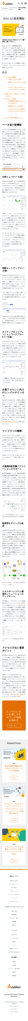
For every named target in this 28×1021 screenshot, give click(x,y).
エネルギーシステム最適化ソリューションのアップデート (17, 111)
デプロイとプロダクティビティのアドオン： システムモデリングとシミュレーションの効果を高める (14, 809)
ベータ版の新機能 (10, 77)
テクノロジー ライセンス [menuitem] (14, 894)
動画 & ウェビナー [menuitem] (14, 948)
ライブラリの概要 (10, 99)
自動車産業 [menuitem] (14, 914)
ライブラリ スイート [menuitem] (14, 884)
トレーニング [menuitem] (14, 898)
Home (5, 8)
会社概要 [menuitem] (14, 957)
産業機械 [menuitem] (14, 921)
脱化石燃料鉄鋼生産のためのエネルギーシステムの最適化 (14, 768)
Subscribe (12, 726)
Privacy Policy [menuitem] (14, 1009)
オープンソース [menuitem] (14, 891)
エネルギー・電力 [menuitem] (14, 918)
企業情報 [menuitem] (14, 965)
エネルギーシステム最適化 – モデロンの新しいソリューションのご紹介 (14, 850)
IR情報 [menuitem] (14, 961)
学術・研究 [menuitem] (14, 911)
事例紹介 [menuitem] (14, 941)
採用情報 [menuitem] (14, 975)
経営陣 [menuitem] (14, 972)
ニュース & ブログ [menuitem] (14, 938)
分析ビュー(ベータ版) (14, 79)
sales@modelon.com (8, 421)
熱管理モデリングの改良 (15, 106)
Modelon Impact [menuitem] (14, 880)
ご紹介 (22, 603)
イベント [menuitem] (14, 945)
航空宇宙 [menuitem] (14, 925)
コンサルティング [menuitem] (14, 901)
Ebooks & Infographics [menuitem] (14, 952)
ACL (13, 539)
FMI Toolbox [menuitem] (14, 887)
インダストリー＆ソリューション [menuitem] (14, 907)
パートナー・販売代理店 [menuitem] (14, 968)
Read (14, 778)
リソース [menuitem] (14, 930)
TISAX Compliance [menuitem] (14, 1012)
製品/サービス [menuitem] (14, 876)
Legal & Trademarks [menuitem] (14, 1006)
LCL (20, 539)
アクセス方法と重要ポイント (14, 118)
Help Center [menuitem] (14, 934)
